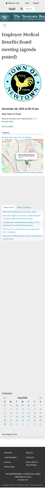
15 (41, 413)
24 (11, 420)
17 (11, 417)
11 (17, 413)
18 (17, 417)
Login (27, 3)
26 (5, 405)
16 (5, 417)
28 (17, 405)
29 (23, 405)
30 (29, 405)
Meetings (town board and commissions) (16, 137)
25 (17, 420)
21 (35, 417)
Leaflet (17, 172)
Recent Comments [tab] (24, 207)
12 (23, 413)
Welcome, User (14, 3)
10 (11, 413)
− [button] (5, 145)
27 (11, 405)
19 (23, 417)
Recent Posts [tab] (8, 207)
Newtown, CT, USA (12, 9)
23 (5, 420)
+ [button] (5, 142)
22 (41, 417)
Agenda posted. (7, 126)
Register (36, 3)
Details (20, 157)
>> (40, 397)
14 (35, 413)
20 (29, 417)
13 (29, 413)
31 (35, 405)
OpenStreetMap (31, 172)
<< (4, 397)
